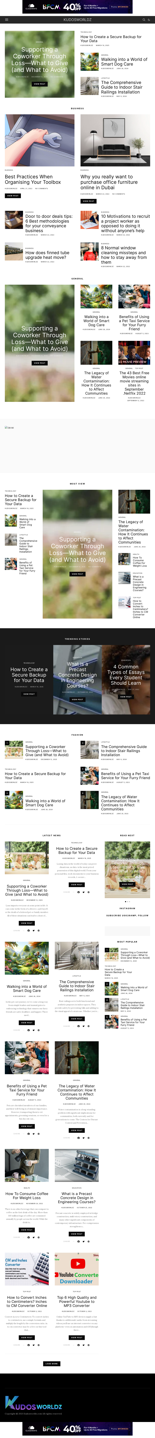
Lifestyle (105, 78)
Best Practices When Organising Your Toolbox (33, 179)
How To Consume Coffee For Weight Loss (140, 561)
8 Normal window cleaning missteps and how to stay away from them (124, 255)
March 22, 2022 (102, 194)
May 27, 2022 (133, 689)
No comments (57, 77)
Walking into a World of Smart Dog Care (124, 62)
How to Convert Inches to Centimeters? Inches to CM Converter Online (140, 609)
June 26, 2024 (122, 68)
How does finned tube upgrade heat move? (47, 255)
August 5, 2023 (141, 333)
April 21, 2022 (26, 188)
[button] (149, 20)
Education (137, 573)
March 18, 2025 (102, 45)
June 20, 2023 (104, 398)
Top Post (139, 368)
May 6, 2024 (122, 96)
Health (136, 554)
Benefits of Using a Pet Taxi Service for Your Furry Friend (134, 323)
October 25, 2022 (85, 692)
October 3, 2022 (34, 1311)
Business (9, 170)
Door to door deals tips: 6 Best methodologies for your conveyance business (49, 223)
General (39, 42)
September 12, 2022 (135, 400)
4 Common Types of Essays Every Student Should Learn (126, 675)
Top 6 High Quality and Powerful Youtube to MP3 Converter (77, 1301)
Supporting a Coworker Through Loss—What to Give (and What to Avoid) (39, 59)
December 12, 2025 (39, 77)
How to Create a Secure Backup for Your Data (111, 39)
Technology (86, 32)
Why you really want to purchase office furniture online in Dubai (109, 182)
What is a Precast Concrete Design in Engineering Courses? (139, 583)
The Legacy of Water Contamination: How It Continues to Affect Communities (96, 383)
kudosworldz (78, 20)
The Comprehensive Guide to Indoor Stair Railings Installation (121, 87)
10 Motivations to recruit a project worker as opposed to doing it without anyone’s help (125, 223)
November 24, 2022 (34, 1203)
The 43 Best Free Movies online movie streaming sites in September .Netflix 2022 (134, 383)
